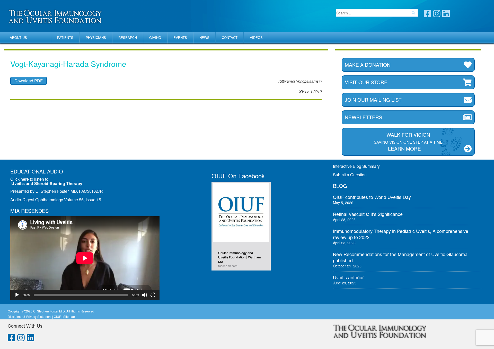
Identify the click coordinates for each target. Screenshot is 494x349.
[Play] (17, 295)
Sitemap (69, 316)
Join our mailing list (373, 99)
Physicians (96, 37)
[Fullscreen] (152, 295)
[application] (85, 258)
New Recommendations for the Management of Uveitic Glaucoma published (400, 257)
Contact (229, 37)
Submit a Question (350, 175)
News (204, 37)
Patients (65, 37)
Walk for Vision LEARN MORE (408, 141)
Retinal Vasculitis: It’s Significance (368, 214)
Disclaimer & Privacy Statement (29, 316)
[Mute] (144, 295)
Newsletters (363, 117)
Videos (256, 37)
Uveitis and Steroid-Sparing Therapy (46, 183)
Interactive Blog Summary (356, 166)
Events (180, 37)
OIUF (57, 316)
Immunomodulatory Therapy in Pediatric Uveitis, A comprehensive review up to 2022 (400, 234)
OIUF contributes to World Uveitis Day (372, 197)
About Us (18, 37)
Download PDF (28, 81)
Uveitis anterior (348, 277)
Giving (155, 37)
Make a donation (368, 64)
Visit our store (366, 81)
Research (127, 37)
